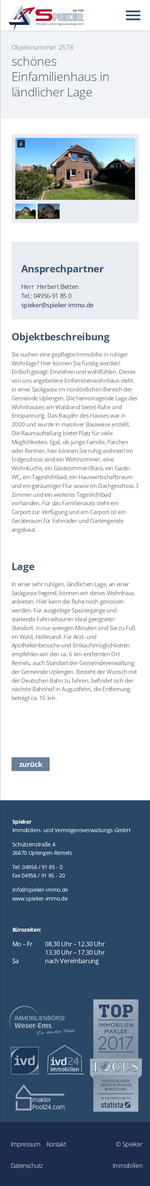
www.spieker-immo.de (40, 898)
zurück (30, 764)
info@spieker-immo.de (40, 889)
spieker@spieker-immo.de (57, 305)
